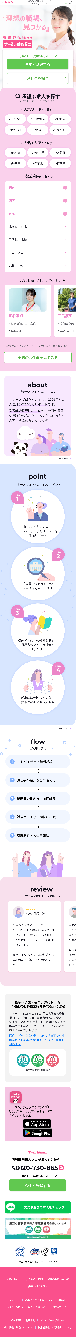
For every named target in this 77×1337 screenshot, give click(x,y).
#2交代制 (15, 130)
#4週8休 (60, 119)
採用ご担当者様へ (37, 1286)
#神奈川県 (38, 152)
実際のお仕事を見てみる (38, 357)
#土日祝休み (37, 119)
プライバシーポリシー (52, 1320)
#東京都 (15, 152)
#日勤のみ (15, 119)
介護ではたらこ (58, 1307)
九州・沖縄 (16, 265)
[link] (66, 2)
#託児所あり (60, 130)
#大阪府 (60, 152)
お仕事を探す (38, 78)
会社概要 (16, 1320)
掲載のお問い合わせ (58, 1279)
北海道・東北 (18, 226)
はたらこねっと (36, 1307)
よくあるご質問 (34, 1279)
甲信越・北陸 (18, 239)
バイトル (15, 1300)
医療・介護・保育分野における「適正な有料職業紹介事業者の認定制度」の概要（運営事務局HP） (36, 1039)
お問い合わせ (13, 1279)
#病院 (37, 130)
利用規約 (30, 1320)
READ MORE (63, 459)
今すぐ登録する (37, 64)
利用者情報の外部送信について (54, 1327)
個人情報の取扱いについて (18, 1327)
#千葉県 (38, 163)
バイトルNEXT (57, 1300)
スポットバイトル (34, 1300)
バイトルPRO (15, 1307)
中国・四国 (16, 253)
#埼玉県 (15, 163)
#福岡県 (60, 163)
